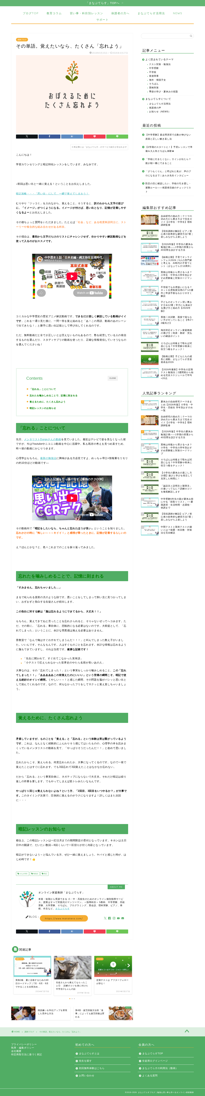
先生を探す (85, 1060)
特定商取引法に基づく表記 (26, 1054)
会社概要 (16, 1051)
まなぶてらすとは (89, 1053)
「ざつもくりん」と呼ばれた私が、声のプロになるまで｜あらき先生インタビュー (168, 173)
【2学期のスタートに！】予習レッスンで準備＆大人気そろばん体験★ (169, 149)
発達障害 (154, 76)
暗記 (45, 874)
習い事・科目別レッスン (86, 13)
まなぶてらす (62, 908)
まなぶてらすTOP (152, 1053)
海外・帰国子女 (157, 80)
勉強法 (35, 874)
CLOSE (113, 378)
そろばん (154, 84)
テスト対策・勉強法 (160, 64)
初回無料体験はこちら (92, 1068)
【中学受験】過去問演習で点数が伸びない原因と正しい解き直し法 (168, 137)
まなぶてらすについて (158, 98)
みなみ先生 (23, 874)
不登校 (152, 72)
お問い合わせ (86, 1075)
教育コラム (54, 13)
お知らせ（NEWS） (160, 111)
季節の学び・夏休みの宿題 (163, 91)
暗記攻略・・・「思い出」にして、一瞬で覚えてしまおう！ (52, 193)
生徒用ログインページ (155, 1060)
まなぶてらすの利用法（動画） (160, 1068)
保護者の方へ (120, 13)
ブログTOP (31, 13)
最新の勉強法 (48, 458)
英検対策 (154, 87)
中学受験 (154, 68)
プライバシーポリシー (24, 1044)
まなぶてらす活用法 (151, 13)
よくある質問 (150, 1075)
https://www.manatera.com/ (64, 918)
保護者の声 (155, 108)
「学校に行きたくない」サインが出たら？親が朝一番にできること (168, 161)
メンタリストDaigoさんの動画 (42, 439)
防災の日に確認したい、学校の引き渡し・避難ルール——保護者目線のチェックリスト (168, 187)
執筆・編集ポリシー (22, 1047)
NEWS (177, 13)
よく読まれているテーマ (159, 59)
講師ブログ (22, 40)
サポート (102, 19)
